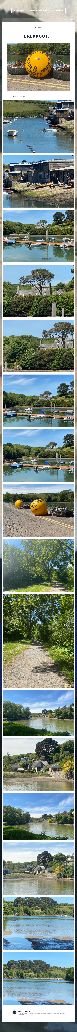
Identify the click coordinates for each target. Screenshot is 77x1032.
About (13, 19)
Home (5, 19)
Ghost (60, 1026)
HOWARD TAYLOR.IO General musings (38, 10)
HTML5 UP (45, 1026)
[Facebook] (68, 20)
